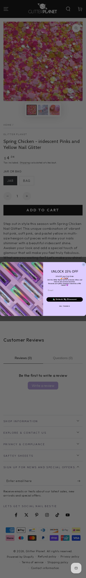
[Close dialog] (83, 264)
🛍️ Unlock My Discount (64, 299)
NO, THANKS (64, 306)
